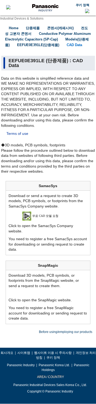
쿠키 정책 (82, 5)
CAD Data (74, 45)
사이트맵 (23, 353)
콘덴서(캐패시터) (60, 28)
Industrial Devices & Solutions (21, 18)
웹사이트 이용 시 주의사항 (53, 353)
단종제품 (33, 28)
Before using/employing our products (65, 332)
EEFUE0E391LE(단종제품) (38, 45)
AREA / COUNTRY (50, 377)
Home (13, 28)
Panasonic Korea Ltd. (54, 365)
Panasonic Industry (21, 365)
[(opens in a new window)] (48, 216)
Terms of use (17, 133)
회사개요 (7, 353)
